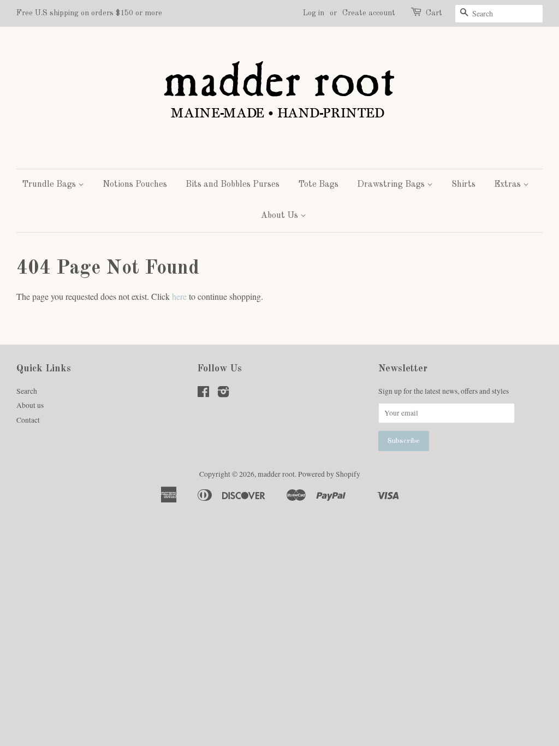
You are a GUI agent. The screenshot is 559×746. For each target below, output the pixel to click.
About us (30, 405)
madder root (276, 474)
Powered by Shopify (329, 474)
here (179, 296)
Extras (508, 184)
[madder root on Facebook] (203, 394)
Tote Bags (318, 184)
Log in (313, 13)
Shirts (463, 184)
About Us (280, 215)
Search (26, 391)
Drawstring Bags (392, 184)
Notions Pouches (135, 184)
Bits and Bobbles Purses (233, 184)
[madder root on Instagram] (223, 394)
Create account (368, 13)
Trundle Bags (50, 184)
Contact (28, 420)
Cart (434, 13)
